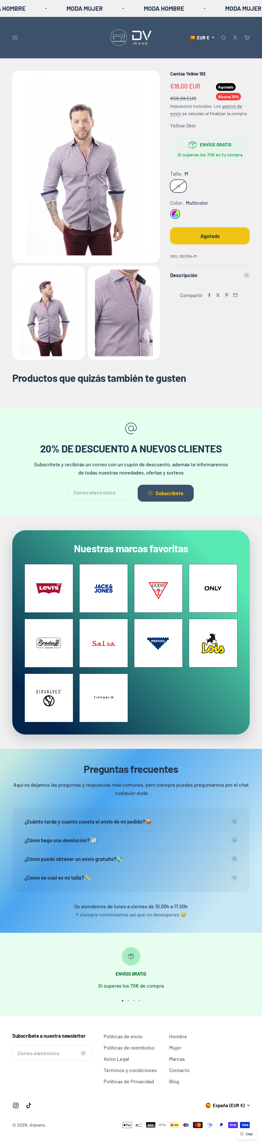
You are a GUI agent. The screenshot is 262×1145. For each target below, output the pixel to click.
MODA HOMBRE (134, 8)
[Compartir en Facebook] (209, 295)
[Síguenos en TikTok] (28, 1105)
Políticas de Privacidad (129, 1081)
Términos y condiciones (130, 1070)
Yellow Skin (183, 125)
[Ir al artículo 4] (139, 1000)
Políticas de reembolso (129, 1047)
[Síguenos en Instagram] (15, 1105)
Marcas (177, 1059)
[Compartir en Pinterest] (226, 295)
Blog (174, 1081)
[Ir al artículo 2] (128, 1000)
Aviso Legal (116, 1059)
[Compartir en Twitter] (218, 295)
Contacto (179, 1070)
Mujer (175, 1047)
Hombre (178, 1036)
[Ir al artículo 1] (122, 1000)
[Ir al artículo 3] (134, 1000)
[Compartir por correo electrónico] (235, 295)
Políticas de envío (123, 1036)
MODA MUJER (55, 8)
